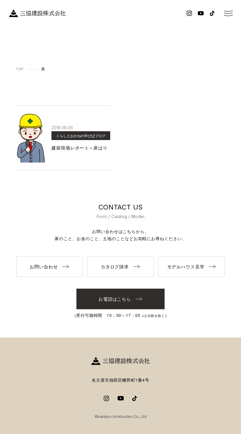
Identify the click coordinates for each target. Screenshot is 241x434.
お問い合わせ (44, 266)
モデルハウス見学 (186, 266)
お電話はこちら (114, 299)
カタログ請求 (115, 266)
